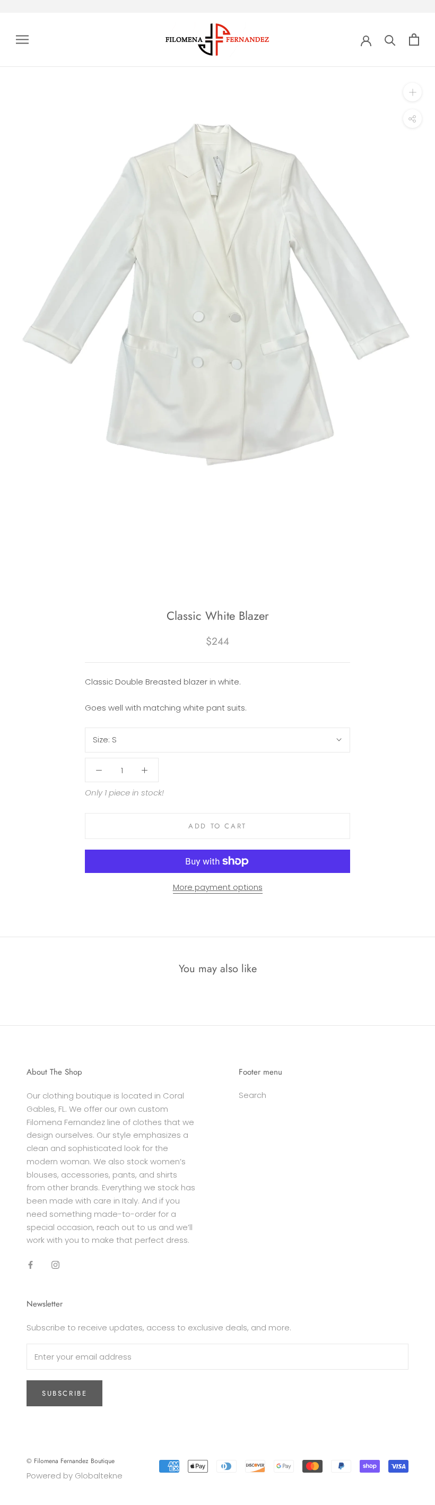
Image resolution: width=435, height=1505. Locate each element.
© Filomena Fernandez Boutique (71, 1461)
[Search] (390, 39)
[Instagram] (55, 1264)
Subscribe (64, 1393)
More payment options (218, 887)
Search (252, 1095)
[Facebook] (30, 1264)
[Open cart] (414, 39)
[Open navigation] (22, 39)
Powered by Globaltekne (75, 1475)
